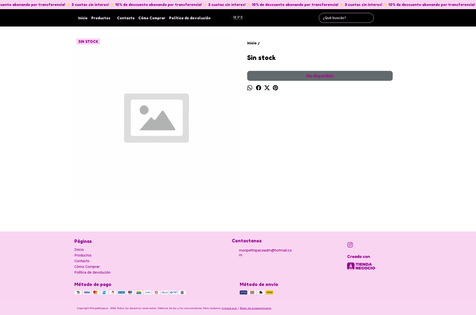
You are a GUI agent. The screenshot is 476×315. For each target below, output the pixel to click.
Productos (100, 18)
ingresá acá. (230, 308)
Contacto (126, 18)
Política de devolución (189, 18)
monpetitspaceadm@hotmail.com (265, 252)
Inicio (83, 18)
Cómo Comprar (151, 18)
